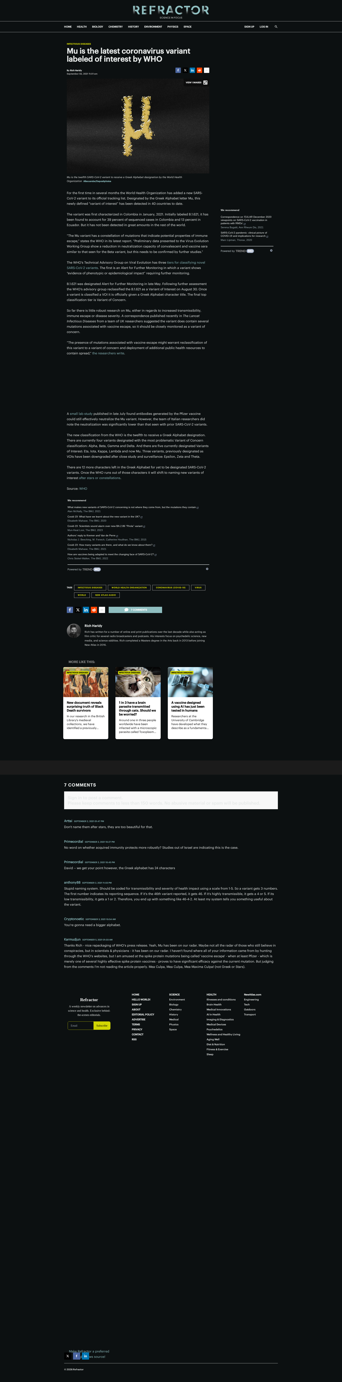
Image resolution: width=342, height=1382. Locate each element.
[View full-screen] (205, 82)
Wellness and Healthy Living (223, 1034)
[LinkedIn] (192, 70)
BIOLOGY (97, 26)
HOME (68, 26)
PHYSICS (172, 26)
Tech (247, 1004)
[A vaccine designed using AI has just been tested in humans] (190, 682)
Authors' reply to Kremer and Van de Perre (91, 535)
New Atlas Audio (105, 595)
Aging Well (213, 1039)
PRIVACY (137, 1029)
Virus (198, 587)
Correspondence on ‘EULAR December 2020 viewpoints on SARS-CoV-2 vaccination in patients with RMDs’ (246, 220)
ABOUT (136, 1009)
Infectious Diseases (79, 44)
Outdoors (249, 1009)
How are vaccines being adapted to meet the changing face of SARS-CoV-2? (111, 554)
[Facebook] (178, 70)
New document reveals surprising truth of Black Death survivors (85, 706)
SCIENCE (174, 994)
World (82, 595)
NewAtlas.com (252, 994)
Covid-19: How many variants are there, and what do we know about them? (110, 544)
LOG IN (264, 26)
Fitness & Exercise (217, 1049)
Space (173, 1029)
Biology (173, 1004)
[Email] (206, 70)
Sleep (210, 1054)
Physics (173, 1024)
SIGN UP (249, 26)
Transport (250, 1014)
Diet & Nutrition (216, 1044)
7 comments (139, 609)
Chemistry (175, 1009)
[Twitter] (185, 70)
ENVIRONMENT (153, 26)
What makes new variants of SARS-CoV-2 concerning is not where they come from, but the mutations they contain (132, 507)
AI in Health (214, 1014)
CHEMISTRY (115, 26)
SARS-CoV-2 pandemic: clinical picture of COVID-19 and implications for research (244, 234)
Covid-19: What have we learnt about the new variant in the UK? (104, 516)
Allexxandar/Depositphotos (97, 181)
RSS (134, 1039)
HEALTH (82, 26)
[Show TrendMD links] (207, 568)
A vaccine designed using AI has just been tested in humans (187, 706)
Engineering (251, 999)
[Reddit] (199, 70)
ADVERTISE (138, 1019)
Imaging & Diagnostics (220, 1019)
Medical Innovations (219, 1009)
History (173, 1014)
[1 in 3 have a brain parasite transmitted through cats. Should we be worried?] (137, 682)
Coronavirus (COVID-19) (171, 587)
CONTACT (137, 1034)
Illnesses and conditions (221, 999)
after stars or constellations (99, 478)
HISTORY (133, 26)
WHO (83, 489)
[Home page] (171, 10)
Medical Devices (216, 1024)
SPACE (187, 26)
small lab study (81, 414)
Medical (174, 1019)
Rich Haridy (93, 626)
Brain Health (214, 1004)
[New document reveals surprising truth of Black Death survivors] (85, 682)
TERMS (136, 1024)
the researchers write (108, 353)
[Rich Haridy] (74, 631)
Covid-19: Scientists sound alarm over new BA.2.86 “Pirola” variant (105, 526)
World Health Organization (129, 587)
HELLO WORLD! (141, 999)
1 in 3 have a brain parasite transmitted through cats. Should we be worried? (137, 708)
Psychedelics (214, 1029)
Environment (177, 999)
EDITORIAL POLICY (143, 1014)
